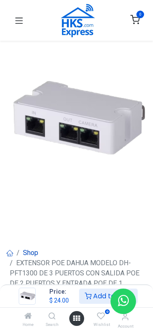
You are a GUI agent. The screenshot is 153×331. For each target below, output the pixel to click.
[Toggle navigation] (19, 20)
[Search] (52, 316)
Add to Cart (111, 296)
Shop (30, 253)
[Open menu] (76, 318)
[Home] (28, 316)
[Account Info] (125, 317)
